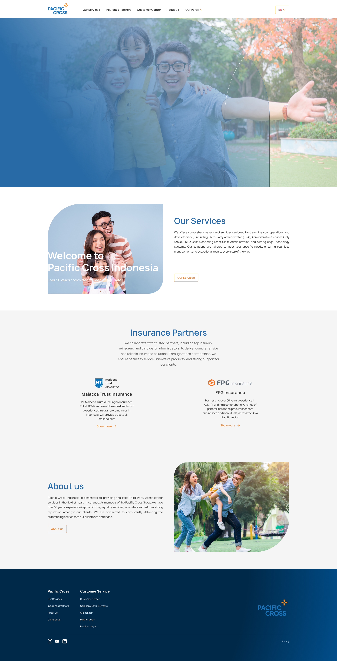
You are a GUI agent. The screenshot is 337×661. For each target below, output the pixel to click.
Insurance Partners (118, 10)
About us (57, 529)
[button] (194, 9)
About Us (173, 10)
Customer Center (149, 10)
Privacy (285, 641)
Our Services (91, 10)
